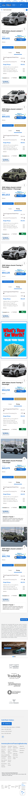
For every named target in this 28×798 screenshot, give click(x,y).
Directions (22, 750)
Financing (16, 743)
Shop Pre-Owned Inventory (3, 751)
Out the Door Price (21, 47)
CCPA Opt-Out (20, 787)
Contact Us (7, 723)
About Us (22, 746)
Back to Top (24, 619)
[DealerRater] (2, 736)
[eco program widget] (14, 692)
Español (21, 752)
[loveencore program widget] (14, 701)
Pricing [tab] (18, 52)
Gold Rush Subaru (2, 787)
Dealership (23, 743)
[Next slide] (14, 656)
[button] (24, 29)
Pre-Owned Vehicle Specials (4, 765)
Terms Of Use (9, 787)
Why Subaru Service (9, 756)
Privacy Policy (6, 787)
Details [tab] (10, 52)
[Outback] (14, 648)
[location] (26, 1)
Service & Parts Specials (10, 751)
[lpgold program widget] (14, 666)
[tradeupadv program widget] (14, 676)
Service (10, 743)
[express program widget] (14, 684)
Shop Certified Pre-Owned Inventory (4, 756)
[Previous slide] (13, 656)
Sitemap (12, 786)
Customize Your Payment (7, 47)
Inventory (4, 743)
